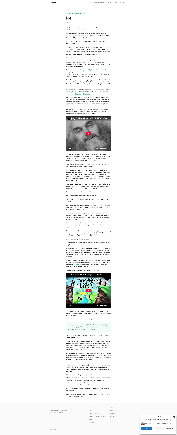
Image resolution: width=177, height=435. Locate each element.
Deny (158, 428)
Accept (146, 428)
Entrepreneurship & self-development (101, 2)
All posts (69, 9)
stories (84, 28)
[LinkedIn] (123, 2)
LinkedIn (120, 429)
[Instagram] (126, 2)
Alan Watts (79, 264)
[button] (174, 416)
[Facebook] (120, 2)
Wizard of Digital (113, 410)
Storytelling (91, 422)
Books (115, 2)
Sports (90, 419)
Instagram (125, 429)
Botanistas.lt (112, 413)
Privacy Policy (154, 431)
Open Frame (112, 416)
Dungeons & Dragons (93, 413)
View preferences (169, 428)
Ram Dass (78, 94)
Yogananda (86, 94)
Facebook (115, 429)
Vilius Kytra (53, 2)
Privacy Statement (161, 431)
